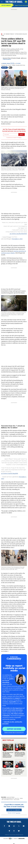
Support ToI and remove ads (21, 5)
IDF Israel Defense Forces (7, 799)
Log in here (18, 812)
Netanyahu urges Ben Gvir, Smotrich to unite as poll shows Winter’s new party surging (20, 754)
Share (5, 67)
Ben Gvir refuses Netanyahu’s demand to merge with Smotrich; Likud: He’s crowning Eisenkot (7, 772)
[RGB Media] (11, 838)
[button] (26, 2)
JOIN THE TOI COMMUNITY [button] (14, 810)
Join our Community (6, 5)
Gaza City (17, 798)
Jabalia (21, 798)
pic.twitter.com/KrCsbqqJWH (9, 473)
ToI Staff (18, 63)
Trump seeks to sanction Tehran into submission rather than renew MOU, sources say (19, 772)
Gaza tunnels (16, 799)
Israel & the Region (10, 797)
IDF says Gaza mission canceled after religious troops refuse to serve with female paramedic (8, 755)
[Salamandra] (21, 838)
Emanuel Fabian (6, 63)
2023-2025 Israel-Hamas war (8, 798)
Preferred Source (7, 59)
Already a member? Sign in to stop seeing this (14, 732)
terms (20, 137)
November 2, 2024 (17, 239)
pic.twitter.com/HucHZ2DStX (18, 233)
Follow (12, 63)
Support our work (14, 729)
